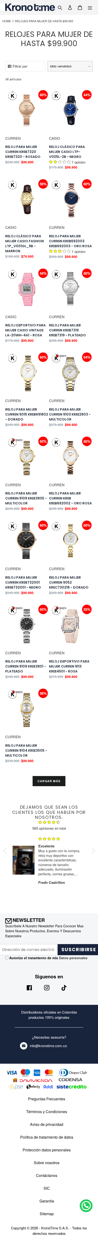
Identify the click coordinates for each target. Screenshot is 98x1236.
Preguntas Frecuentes (46, 1099)
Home (6, 21)
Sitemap (47, 1213)
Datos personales (73, 957)
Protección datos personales (47, 1150)
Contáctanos (46, 1175)
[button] (6, 850)
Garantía (46, 1201)
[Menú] (90, 7)
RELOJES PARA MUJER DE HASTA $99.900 (44, 21)
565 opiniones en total (49, 828)
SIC (47, 1188)
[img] (49, 823)
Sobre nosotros (46, 1162)
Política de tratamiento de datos (46, 1137)
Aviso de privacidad (46, 1124)
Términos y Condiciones (46, 1111)
